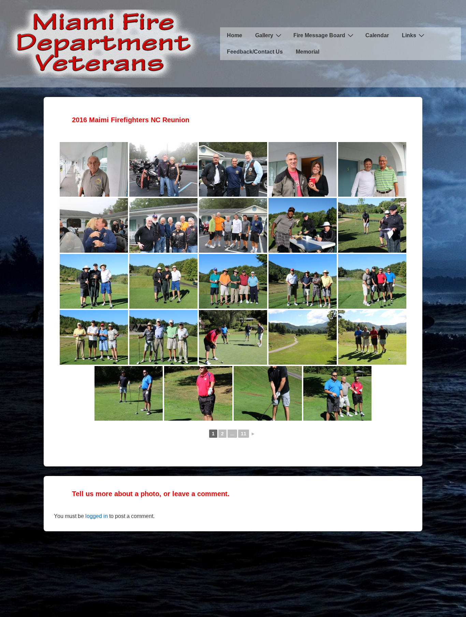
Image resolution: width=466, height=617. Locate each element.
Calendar (377, 35)
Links (409, 35)
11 (243, 433)
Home (234, 35)
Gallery (264, 35)
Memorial (307, 52)
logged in (96, 516)
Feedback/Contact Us (255, 52)
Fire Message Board (319, 35)
